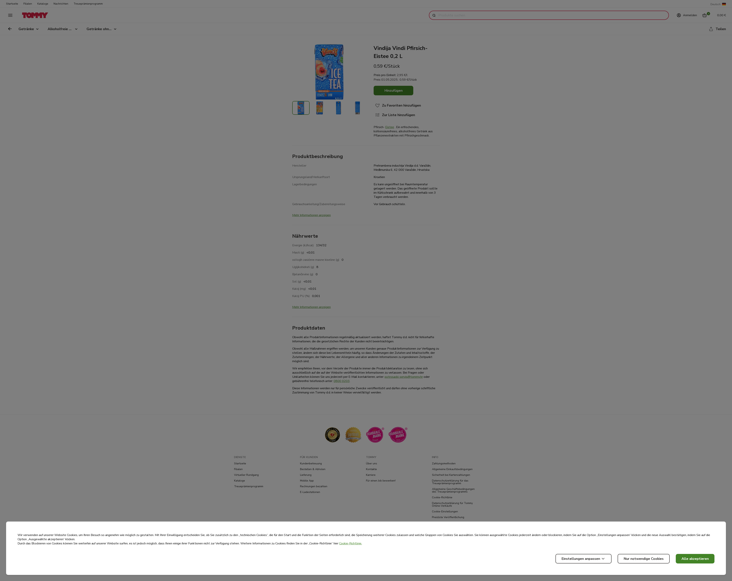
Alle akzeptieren (695, 558)
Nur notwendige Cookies (644, 558)
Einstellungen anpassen (581, 558)
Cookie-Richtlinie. (350, 543)
